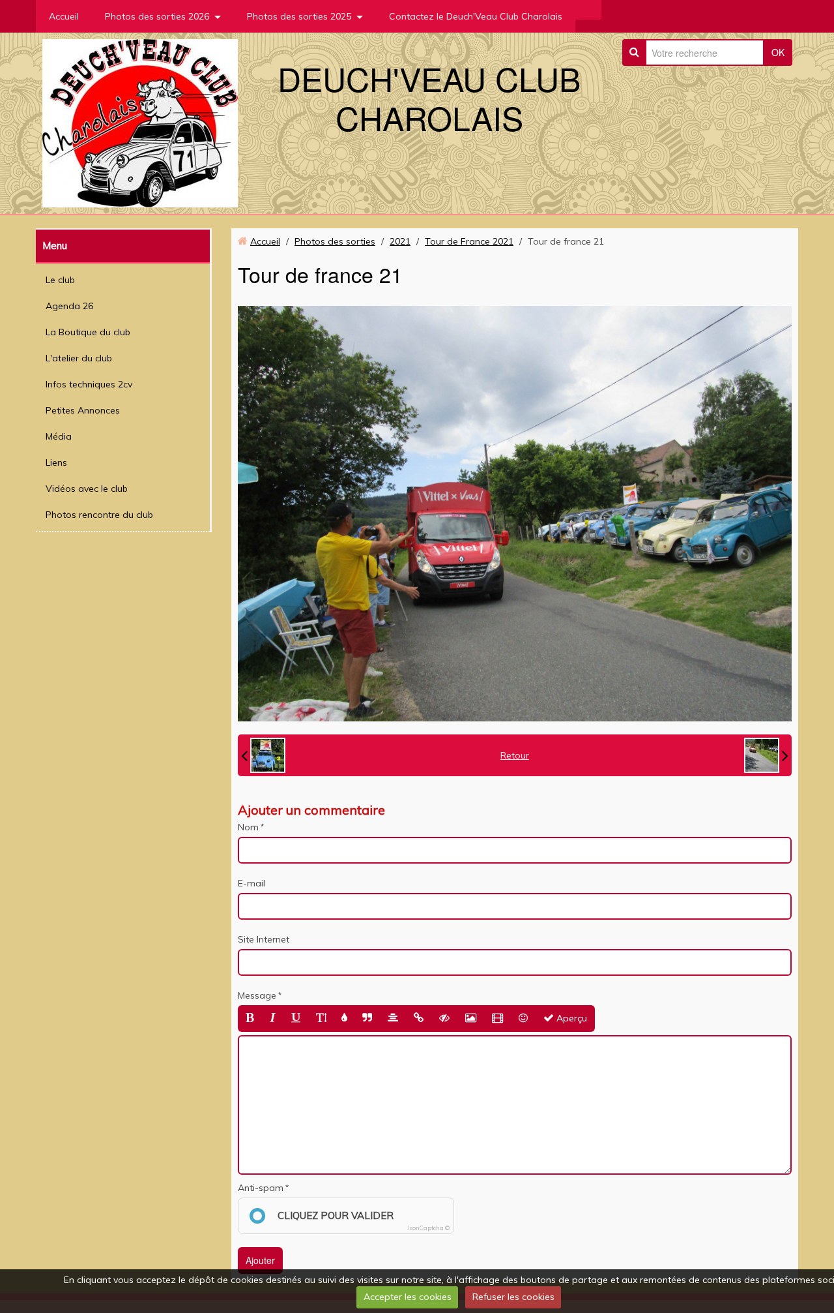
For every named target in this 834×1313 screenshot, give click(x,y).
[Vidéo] (497, 1018)
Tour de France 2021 (469, 241)
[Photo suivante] (766, 755)
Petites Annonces (83, 410)
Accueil (64, 16)
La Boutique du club (88, 332)
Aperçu (570, 1018)
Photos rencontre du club (99, 515)
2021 (400, 241)
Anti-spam (260, 1188)
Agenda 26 (69, 306)
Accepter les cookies (408, 1297)
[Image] (470, 1018)
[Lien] (418, 1018)
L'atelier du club (79, 358)
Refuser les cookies (513, 1297)
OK (777, 52)
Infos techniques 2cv (89, 384)
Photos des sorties (335, 241)
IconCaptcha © (429, 1227)
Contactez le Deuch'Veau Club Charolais (475, 16)
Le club (60, 280)
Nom (248, 827)
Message (257, 995)
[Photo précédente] (263, 755)
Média (59, 436)
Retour (514, 755)
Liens (56, 462)
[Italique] (272, 1018)
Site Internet (263, 939)
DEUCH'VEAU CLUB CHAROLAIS (429, 97)
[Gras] (250, 1018)
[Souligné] (295, 1018)
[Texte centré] (393, 1018)
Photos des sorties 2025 (299, 16)
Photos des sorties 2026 (157, 16)
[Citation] (367, 1018)
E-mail (251, 883)
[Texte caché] (444, 1018)
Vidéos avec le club (87, 488)
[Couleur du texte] (344, 1018)
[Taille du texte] (321, 1018)
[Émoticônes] (523, 1018)
